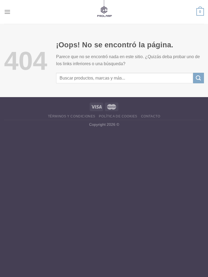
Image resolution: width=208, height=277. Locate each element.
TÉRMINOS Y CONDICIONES (71, 116)
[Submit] (198, 78)
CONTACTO (150, 116)
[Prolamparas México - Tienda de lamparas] (104, 12)
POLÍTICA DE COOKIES (118, 116)
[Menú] (7, 11)
